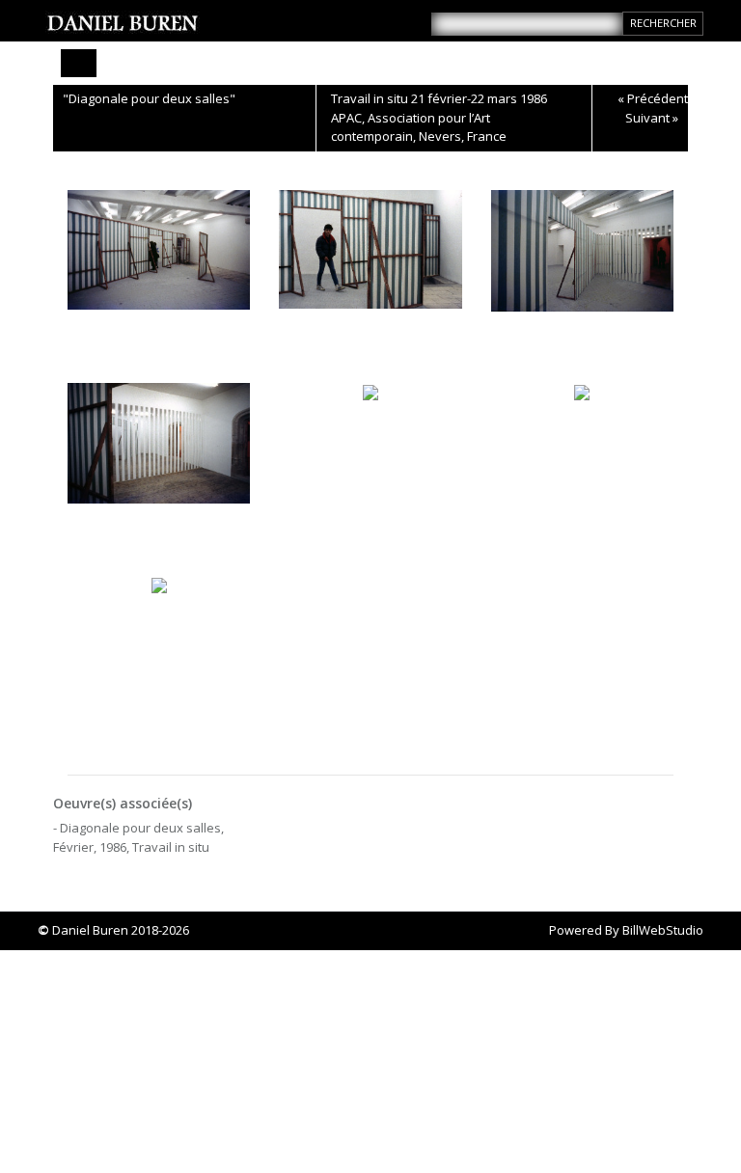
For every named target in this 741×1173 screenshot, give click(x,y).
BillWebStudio (662, 930)
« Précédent (653, 98)
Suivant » (651, 117)
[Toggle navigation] (78, 63)
